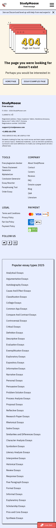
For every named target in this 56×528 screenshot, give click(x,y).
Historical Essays (14, 464)
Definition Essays (14, 332)
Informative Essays (15, 368)
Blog (30, 189)
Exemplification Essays (17, 350)
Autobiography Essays (17, 284)
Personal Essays (14, 380)
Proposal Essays (14, 404)
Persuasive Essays (15, 386)
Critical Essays (13, 326)
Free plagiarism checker (12, 163)
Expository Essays (15, 362)
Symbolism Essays (15, 446)
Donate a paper (34, 184)
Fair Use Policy (8, 222)
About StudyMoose (36, 163)
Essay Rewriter (8, 183)
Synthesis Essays (14, 518)
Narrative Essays (14, 374)
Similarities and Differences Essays (23, 434)
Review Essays (13, 470)
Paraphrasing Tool (10, 187)
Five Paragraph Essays (17, 482)
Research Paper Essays (17, 416)
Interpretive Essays (16, 458)
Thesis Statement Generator (9, 168)
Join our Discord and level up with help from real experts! (26, 12)
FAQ (29, 180)
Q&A (30, 193)
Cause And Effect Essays (18, 290)
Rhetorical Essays (15, 422)
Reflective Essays (15, 410)
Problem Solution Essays (18, 392)
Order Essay (7, 191)
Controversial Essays (16, 320)
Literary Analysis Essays (18, 452)
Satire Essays (12, 428)
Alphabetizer (7, 174)
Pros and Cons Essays (17, 512)
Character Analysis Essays (19, 440)
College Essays (13, 302)
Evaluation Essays (15, 344)
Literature (32, 197)
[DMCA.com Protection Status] (33, 229)
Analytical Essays (15, 272)
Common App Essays (16, 308)
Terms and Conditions (11, 213)
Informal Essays (14, 494)
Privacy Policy (8, 217)
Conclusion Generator (11, 179)
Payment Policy (8, 226)
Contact (31, 167)
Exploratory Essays (15, 356)
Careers (31, 172)
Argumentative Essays (17, 278)
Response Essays (15, 476)
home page (10, 81)
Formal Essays (13, 488)
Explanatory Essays (16, 500)
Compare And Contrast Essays (21, 314)
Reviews (31, 176)
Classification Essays (16, 296)
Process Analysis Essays (18, 398)
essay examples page (35, 81)
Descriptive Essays (15, 338)
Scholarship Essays (15, 506)
